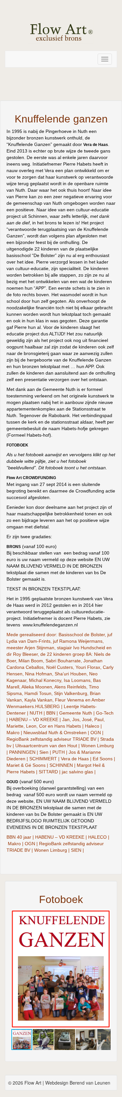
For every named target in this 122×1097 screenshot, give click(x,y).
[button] (105, 916)
